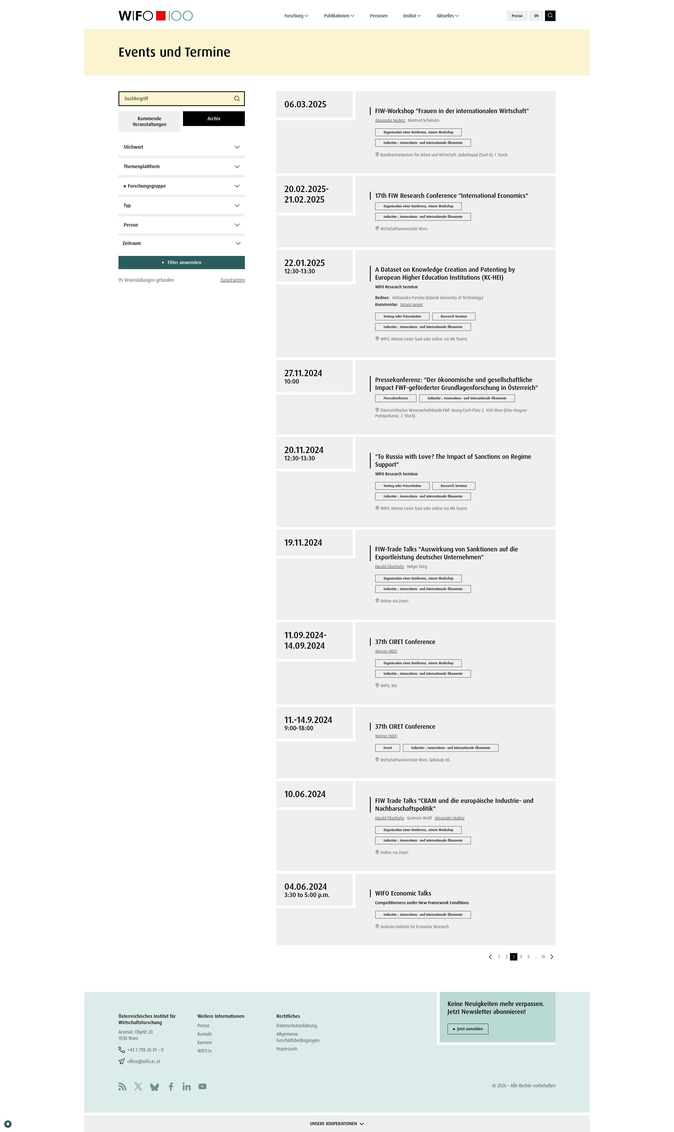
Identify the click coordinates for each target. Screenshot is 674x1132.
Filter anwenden (184, 262)
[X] (138, 1087)
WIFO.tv (204, 1051)
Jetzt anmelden (470, 1029)
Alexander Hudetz (390, 120)
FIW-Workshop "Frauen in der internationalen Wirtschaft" (452, 111)
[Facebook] (171, 1087)
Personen (379, 16)
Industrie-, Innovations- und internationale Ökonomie (423, 142)
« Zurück (490, 956)
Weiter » (552, 956)
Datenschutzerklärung (296, 1026)
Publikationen (336, 16)
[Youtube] (202, 1087)
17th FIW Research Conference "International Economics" (451, 196)
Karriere (204, 1042)
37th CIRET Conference (405, 642)
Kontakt (204, 1034)
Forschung (294, 16)
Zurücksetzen (233, 280)
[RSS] (122, 1087)
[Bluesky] (154, 1086)
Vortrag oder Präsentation (402, 316)
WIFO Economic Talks (403, 893)
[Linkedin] (187, 1087)
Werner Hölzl (386, 651)
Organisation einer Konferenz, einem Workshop (418, 132)
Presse (517, 15)
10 (543, 956)
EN (536, 15)
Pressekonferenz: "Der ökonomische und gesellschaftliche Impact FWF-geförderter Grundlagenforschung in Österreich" (456, 384)
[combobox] (181, 147)
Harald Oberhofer (389, 566)
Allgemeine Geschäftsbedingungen (297, 1037)
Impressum (287, 1049)
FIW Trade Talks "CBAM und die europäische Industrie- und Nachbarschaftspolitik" (454, 805)
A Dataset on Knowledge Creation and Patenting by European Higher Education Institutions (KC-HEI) (445, 273)
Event (388, 748)
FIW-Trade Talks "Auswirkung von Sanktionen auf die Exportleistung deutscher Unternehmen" (446, 553)
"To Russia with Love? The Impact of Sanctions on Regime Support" (453, 460)
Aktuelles (445, 16)
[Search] (550, 16)
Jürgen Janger (411, 304)
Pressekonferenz (396, 398)
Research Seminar (454, 316)
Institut (409, 16)
